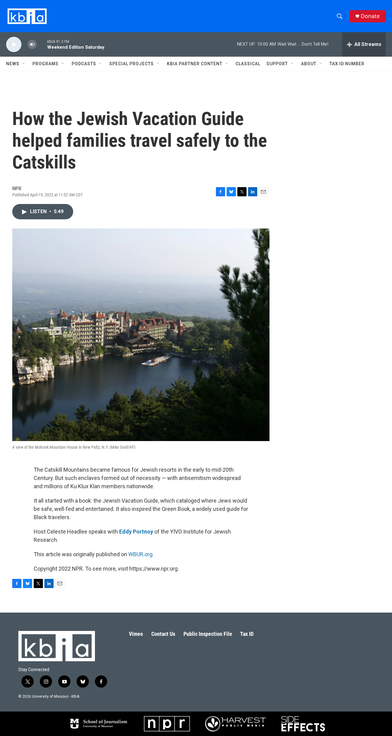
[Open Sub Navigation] (23, 63)
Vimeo (136, 634)
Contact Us (163, 634)
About (308, 63)
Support (277, 63)
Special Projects (131, 63)
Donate (370, 16)
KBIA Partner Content (194, 63)
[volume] (32, 44)
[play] (14, 44)
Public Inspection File (207, 634)
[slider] (42, 44)
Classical (248, 63)
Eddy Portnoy (136, 531)
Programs (45, 63)
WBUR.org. (141, 554)
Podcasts (84, 63)
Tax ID (247, 634)
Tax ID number (347, 63)
